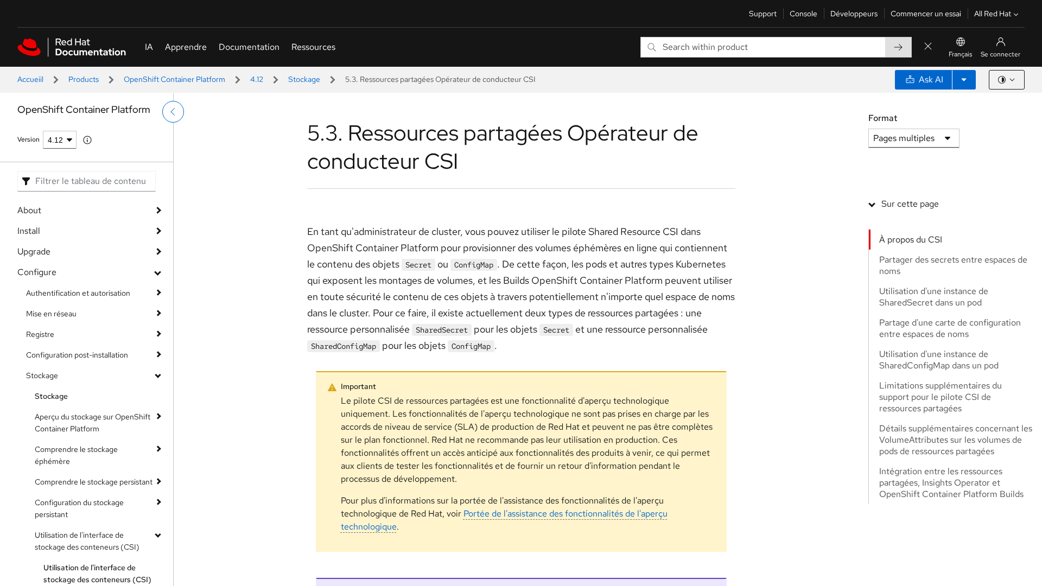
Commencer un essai (926, 13)
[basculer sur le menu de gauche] (173, 112)
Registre (40, 334)
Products (83, 79)
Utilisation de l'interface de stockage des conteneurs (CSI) (87, 541)
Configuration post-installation (77, 355)
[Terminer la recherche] (928, 47)
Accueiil (30, 79)
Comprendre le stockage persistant (94, 482)
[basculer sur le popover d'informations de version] (87, 140)
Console (803, 13)
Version (28, 139)
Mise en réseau (51, 314)
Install (28, 231)
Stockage (304, 79)
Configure (36, 272)
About (29, 210)
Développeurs (854, 13)
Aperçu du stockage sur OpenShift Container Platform (92, 423)
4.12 (256, 79)
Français (960, 54)
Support (763, 13)
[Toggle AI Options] (964, 80)
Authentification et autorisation (78, 293)
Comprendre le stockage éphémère (76, 455)
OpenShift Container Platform (174, 79)
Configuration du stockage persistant (79, 508)
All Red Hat (992, 13)
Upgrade (33, 251)
